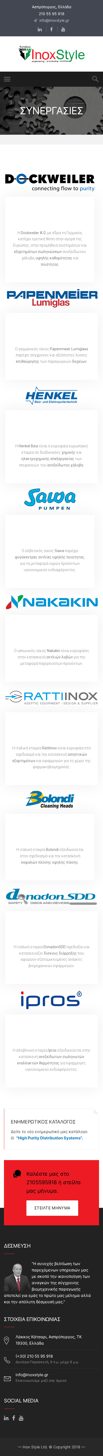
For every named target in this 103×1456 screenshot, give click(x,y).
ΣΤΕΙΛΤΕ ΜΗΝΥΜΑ (52, 1207)
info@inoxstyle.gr (53, 20)
